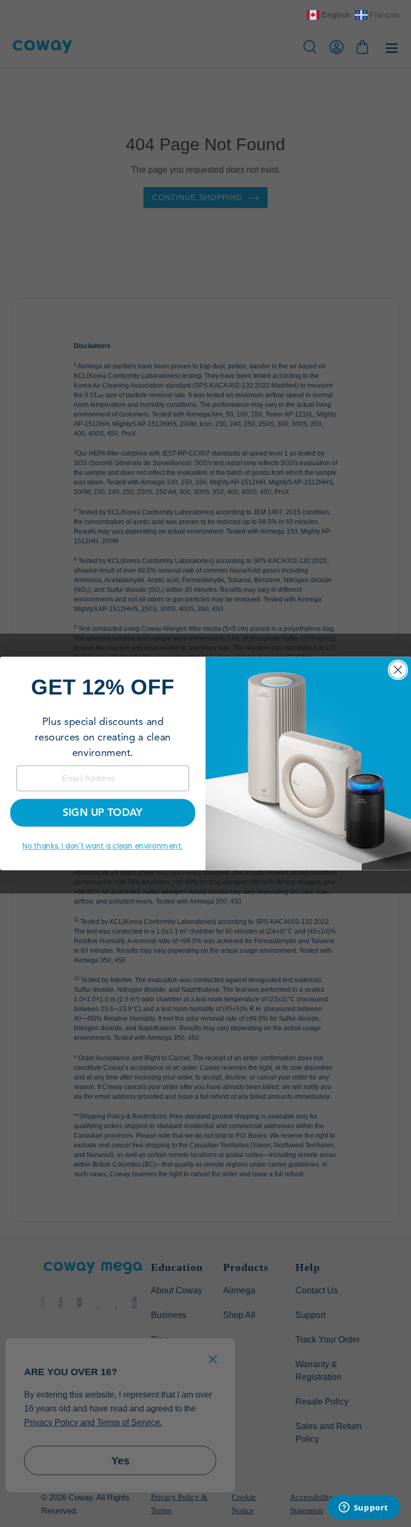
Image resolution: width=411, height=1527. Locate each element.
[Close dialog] (398, 670)
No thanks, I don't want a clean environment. (102, 846)
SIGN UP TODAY (103, 812)
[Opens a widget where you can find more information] (363, 1508)
